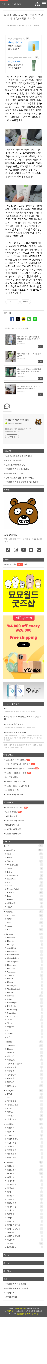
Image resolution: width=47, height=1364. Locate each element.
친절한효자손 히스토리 (14, 473)
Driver (24, 872)
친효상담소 (24, 1075)
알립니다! (24, 1166)
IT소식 (24, 858)
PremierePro (24, 951)
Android (24, 1034)
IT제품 (24, 899)
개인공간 (24, 1162)
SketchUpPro (24, 986)
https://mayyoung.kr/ (16, 39)
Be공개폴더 (24, 1247)
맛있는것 (24, 1196)
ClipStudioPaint (24, 958)
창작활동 (24, 1124)
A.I (24, 1037)
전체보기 (23, 846)
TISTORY (24, 1046)
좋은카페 (24, 1199)
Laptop (24, 896)
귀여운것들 (24, 1184)
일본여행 (24, 1214)
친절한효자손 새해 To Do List (17, 469)
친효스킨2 (24, 1060)
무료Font (24, 1027)
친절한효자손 (21, 1308)
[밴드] (35, 319)
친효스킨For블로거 (24, 1064)
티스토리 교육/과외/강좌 (15, 781)
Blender (24, 979)
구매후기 (24, 1173)
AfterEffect (24, 948)
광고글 (24, 1243)
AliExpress (24, 915)
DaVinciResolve (24, 955)
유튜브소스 (24, 1154)
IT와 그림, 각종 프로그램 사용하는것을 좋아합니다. (18, 430)
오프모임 (24, 1135)
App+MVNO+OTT (24, 875)
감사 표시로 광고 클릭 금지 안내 (18, 456)
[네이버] (29, 319)
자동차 (24, 907)
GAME (24, 886)
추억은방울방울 (24, 1236)
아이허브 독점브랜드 (19, 725)
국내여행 (24, 1210)
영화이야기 (24, 1221)
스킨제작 (24, 1052)
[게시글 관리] (16, 302)
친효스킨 (24, 1056)
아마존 (24, 919)
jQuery (24, 1108)
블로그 (24, 1042)
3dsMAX (24, 975)
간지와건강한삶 (24, 1225)
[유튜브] (23, 550)
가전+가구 (24, 903)
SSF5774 (19, 709)
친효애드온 (24, 1067)
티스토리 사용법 (12, 777)
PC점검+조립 (24, 865)
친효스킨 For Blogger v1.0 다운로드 (21, 768)
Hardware (24, 893)
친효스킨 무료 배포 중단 (15, 465)
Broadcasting (24, 1010)
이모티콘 (24, 1128)
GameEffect (24, 1013)
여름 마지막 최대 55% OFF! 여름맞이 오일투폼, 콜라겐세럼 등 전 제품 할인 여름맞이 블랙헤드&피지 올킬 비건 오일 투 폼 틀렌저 (15, 47)
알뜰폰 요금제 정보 (13, 834)
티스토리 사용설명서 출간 (17, 773)
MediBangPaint (24, 962)
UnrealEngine (24, 1003)
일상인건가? (24, 1170)
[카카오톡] (23, 319)
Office (24, 999)
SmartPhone (24, 879)
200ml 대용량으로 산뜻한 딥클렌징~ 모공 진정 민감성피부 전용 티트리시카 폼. (15, 66)
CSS (24, 1098)
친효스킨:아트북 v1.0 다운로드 (19, 764)
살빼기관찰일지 (24, 1229)
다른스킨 (24, 1082)
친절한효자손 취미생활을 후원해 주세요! (22, 482)
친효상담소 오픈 (12, 790)
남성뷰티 (24, 1188)
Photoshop (24, 938)
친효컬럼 (24, 1071)
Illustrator (24, 941)
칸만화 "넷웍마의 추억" (14, 795)
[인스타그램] (16, 550)
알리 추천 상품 (11, 816)
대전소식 (24, 1232)
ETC (24, 929)
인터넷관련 (24, 1119)
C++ (24, 1030)
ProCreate (24, 968)
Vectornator (24, 972)
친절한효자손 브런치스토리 (16, 1288)
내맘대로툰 (24, 1143)
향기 (24, 1192)
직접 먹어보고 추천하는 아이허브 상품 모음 (22, 717)
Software (24, 996)
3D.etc (24, 1023)
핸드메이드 (24, 1150)
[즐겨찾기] (8, 550)
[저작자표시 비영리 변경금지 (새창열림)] (34, 302)
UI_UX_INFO (24, 1016)
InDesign (24, 945)
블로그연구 (24, 1086)
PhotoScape (24, 965)
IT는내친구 (24, 850)
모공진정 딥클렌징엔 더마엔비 (14, 61)
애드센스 (24, 1115)
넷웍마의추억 (24, 1139)
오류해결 (24, 868)
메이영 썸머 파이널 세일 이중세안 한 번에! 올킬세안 (15, 42)
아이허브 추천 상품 (13, 829)
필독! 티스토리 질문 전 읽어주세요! (19, 478)
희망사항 (24, 1240)
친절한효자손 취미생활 (11, 4)
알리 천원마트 (13, 812)
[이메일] (39, 550)
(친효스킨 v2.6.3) (32, 1314)
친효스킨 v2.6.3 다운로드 (17, 760)
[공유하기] (13, 302)
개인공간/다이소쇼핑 (16, 25)
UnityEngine (24, 1006)
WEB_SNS (24, 1090)
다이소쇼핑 (24, 1207)
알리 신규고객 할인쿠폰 (15, 821)
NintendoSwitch (24, 889)
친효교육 (24, 1078)
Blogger (24, 1049)
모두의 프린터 (11, 1297)
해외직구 (24, 912)
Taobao (24, 926)
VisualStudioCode (24, 989)
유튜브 (24, 1112)
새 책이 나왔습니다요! (14, 460)
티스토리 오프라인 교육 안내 (17, 786)
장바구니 (24, 854)
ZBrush (24, 982)
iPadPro (24, 882)
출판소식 (24, 1177)
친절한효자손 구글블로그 (15, 1284)
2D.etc (24, 1020)
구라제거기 (9, 1293)
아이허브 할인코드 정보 (23, 736)
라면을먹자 (24, 1203)
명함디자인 (24, 1157)
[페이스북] (12, 319)
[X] (18, 319)
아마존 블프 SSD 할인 (16, 808)
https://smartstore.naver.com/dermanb (21, 58)
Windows (24, 861)
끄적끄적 (24, 1146)
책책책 (24, 1218)
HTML (24, 1094)
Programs (24, 934)
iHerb (24, 923)
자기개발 (24, 1181)
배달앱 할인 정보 (12, 825)
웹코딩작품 (24, 1101)
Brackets (24, 992)
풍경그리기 (24, 1132)
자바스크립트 (24, 1105)
